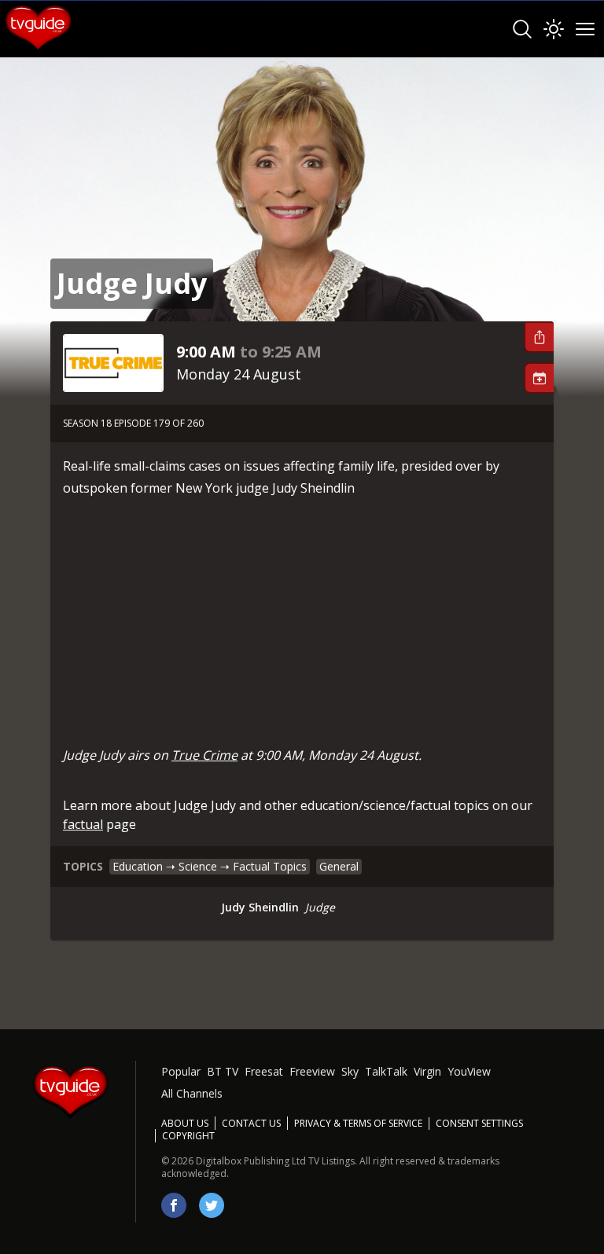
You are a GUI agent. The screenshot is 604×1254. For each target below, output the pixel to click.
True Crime (204, 755)
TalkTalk (386, 1071)
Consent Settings (479, 1123)
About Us (184, 1123)
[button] (539, 337)
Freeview (312, 1071)
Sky (350, 1071)
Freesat (264, 1071)
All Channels (192, 1093)
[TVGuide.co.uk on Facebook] (173, 1205)
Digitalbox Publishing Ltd (251, 1161)
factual (83, 824)
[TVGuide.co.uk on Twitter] (211, 1205)
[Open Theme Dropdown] (553, 29)
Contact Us (251, 1123)
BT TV (222, 1071)
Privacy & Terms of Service (358, 1123)
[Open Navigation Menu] (585, 29)
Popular (181, 1071)
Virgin (427, 1071)
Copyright (188, 1135)
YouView (469, 1071)
